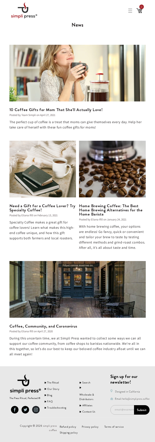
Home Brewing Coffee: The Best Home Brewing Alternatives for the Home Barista (111, 210)
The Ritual (53, 382)
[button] (130, 10)
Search (86, 382)
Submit (141, 410)
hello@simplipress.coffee (136, 399)
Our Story (53, 389)
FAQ (50, 401)
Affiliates (87, 405)
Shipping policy (69, 432)
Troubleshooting (56, 408)
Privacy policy (90, 427)
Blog (49, 395)
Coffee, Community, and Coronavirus (43, 326)
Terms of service (114, 427)
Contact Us (88, 411)
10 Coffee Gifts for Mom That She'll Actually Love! (56, 110)
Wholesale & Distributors (86, 397)
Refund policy (68, 427)
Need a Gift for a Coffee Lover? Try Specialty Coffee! (42, 208)
